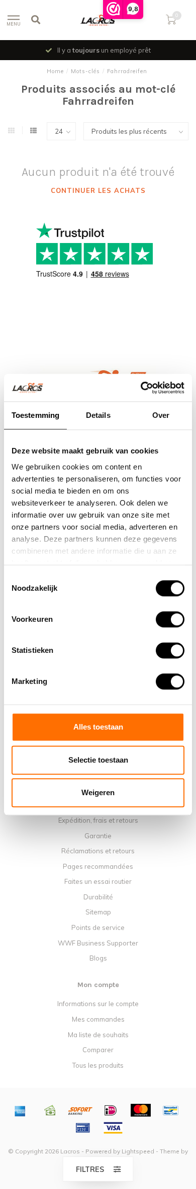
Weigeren (98, 792)
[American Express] (20, 1110)
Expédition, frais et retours (98, 820)
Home (55, 71)
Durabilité (98, 897)
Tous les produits (98, 1065)
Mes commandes (98, 1019)
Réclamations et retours (98, 851)
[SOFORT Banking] (80, 1110)
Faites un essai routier (98, 881)
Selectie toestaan (98, 760)
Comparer (98, 1050)
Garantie (98, 836)
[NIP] (82, 1127)
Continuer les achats (98, 190)
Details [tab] (98, 415)
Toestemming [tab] (35, 415)
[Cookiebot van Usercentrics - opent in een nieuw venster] (140, 387)
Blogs (98, 958)
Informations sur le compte (98, 1004)
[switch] (162, 619)
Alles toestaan (98, 727)
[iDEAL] (110, 1110)
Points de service (98, 927)
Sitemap (98, 912)
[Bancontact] (170, 1110)
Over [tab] (160, 415)
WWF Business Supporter (98, 943)
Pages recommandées (98, 866)
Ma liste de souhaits (98, 1035)
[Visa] (113, 1127)
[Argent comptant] (50, 1110)
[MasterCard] (140, 1110)
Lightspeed (138, 1151)
